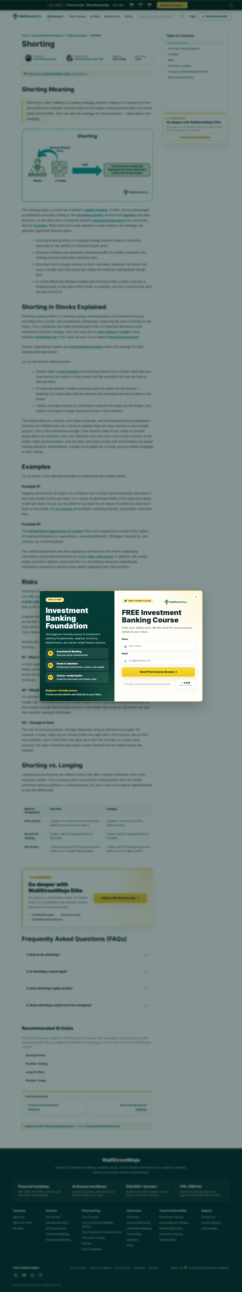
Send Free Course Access (158, 672)
